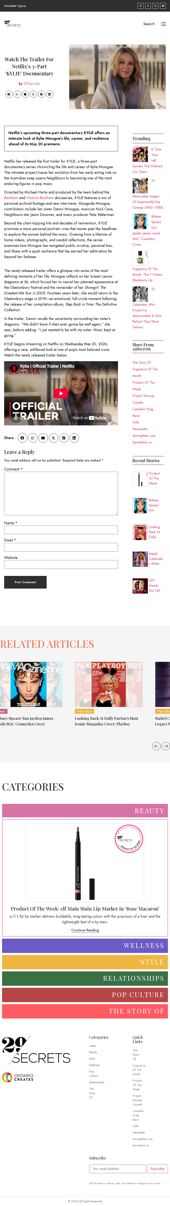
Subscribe (157, 1168)
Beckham (11, 198)
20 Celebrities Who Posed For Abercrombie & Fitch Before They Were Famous (147, 308)
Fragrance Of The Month (145, 372)
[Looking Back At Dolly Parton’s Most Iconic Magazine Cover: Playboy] (109, 684)
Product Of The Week (143, 386)
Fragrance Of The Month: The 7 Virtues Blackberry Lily (147, 275)
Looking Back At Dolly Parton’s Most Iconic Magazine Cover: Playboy (156, 532)
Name (10, 523)
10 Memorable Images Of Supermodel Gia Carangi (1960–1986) (147, 194)
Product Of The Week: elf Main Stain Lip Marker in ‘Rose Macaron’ (156, 478)
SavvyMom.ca (142, 442)
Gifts (135, 422)
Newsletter (140, 429)
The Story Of (141, 362)
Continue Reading (85, 930)
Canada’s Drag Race (142, 412)
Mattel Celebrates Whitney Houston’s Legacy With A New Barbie (156, 558)
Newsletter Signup (15, 6)
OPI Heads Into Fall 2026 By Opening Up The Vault (155, 585)
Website (11, 558)
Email (10, 540)
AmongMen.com (143, 435)
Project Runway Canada (143, 399)
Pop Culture (84, 711)
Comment (13, 469)
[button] (8, 94)
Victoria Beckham (40, 198)
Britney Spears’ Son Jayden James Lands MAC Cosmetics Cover (156, 505)
